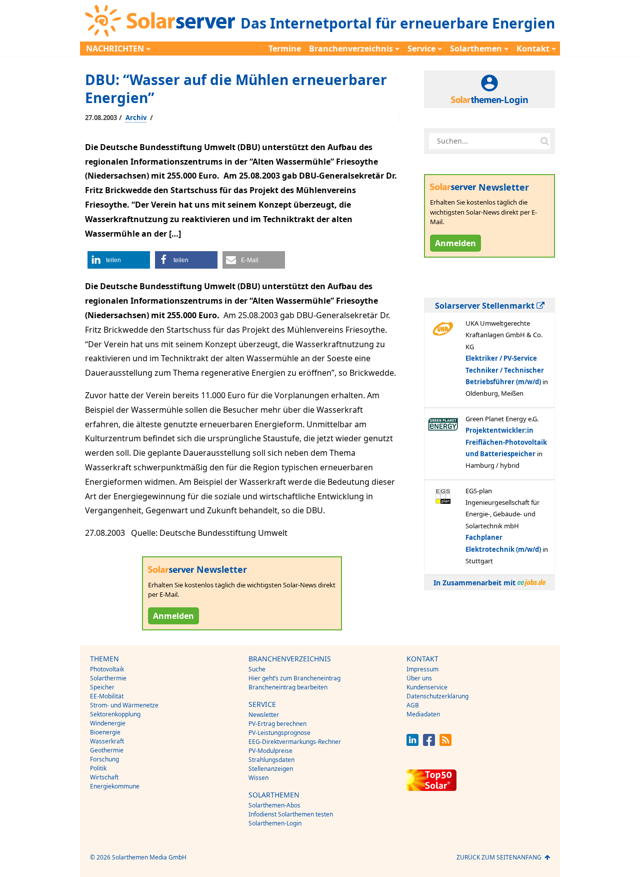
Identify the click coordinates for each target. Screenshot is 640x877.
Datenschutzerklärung (437, 696)
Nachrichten (115, 48)
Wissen (258, 777)
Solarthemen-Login (275, 823)
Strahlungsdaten (271, 759)
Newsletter (263, 714)
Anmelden (173, 615)
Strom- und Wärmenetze (124, 705)
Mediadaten (423, 714)
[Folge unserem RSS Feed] (446, 743)
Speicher (102, 687)
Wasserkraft (107, 741)
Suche (257, 669)
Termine (284, 48)
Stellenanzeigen (270, 768)
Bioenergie (105, 732)
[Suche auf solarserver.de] (544, 141)
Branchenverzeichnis (351, 48)
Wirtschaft (104, 777)
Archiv (136, 117)
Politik (98, 768)
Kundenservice (427, 687)
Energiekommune (115, 786)
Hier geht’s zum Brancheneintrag (294, 678)
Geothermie (107, 750)
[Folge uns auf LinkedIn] (412, 743)
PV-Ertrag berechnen (277, 723)
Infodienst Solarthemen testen (290, 814)
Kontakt (533, 48)
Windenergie (108, 723)
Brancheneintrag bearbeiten (288, 687)
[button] (119, 260)
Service (422, 48)
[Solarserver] (160, 21)
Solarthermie (108, 678)
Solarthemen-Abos (274, 805)
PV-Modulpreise (270, 750)
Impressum (422, 669)
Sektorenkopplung (115, 714)
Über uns (419, 678)
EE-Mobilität (107, 696)
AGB (412, 705)
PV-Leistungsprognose (279, 732)
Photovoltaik (107, 669)
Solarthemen (476, 48)
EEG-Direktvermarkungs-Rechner (294, 741)
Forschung (104, 759)
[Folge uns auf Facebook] (429, 743)
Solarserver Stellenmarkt (485, 305)
